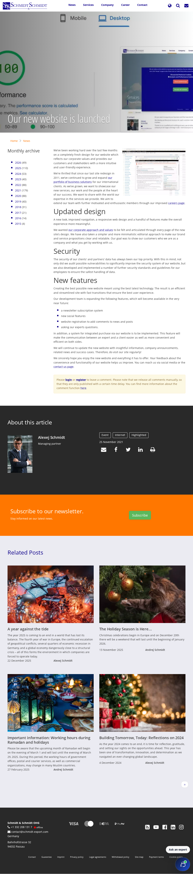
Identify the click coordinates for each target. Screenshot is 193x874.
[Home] (26, 6)
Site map (139, 856)
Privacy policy (76, 856)
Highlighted (139, 435)
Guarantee (46, 856)
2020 (18, 196)
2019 (18, 201)
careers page (176, 203)
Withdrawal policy (120, 856)
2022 (18, 185)
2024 (18, 174)
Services (88, 5)
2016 (18, 218)
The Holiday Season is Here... (125, 629)
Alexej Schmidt (51, 437)
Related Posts (25, 552)
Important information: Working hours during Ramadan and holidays (49, 740)
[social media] (147, 826)
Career (125, 5)
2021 (18, 190)
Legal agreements (97, 856)
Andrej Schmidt (155, 650)
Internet (120, 435)
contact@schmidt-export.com (29, 832)
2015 (18, 223)
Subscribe (140, 515)
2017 (18, 212)
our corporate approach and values (90, 230)
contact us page (64, 366)
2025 (18, 168)
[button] (169, 5)
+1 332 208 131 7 (21, 827)
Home (14, 141)
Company (107, 5)
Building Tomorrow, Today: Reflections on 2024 (141, 737)
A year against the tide (28, 629)
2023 (18, 179)
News (72, 5)
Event (105, 435)
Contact (142, 5)
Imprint (60, 856)
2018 (18, 207)
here (83, 388)
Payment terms (156, 856)
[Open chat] (182, 864)
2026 (18, 162)
